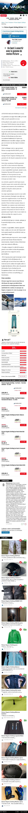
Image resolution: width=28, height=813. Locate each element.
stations (12, 18)
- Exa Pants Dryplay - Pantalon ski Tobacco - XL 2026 (13, 398)
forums (16, 18)
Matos (3, 22)
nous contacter (24, 811)
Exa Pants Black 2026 (13, 465)
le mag (7, 18)
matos (20, 18)
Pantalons (11, 22)
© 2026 (17, 811)
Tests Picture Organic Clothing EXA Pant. (13, 31)
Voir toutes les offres (20, 107)
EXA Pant (4, 24)
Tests (6, 22)
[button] (23, 15)
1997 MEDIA (4, 812)
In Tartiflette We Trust (14, 19)
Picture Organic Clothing (19, 22)
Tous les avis (22, 376)
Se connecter (6, 532)
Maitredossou (9, 483)
